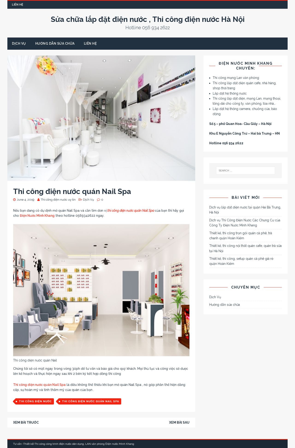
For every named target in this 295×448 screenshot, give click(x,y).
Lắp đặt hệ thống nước (230, 93)
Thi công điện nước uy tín (58, 199)
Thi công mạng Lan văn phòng (236, 78)
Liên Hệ (17, 4)
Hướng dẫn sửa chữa (55, 43)
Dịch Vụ (19, 43)
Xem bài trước (26, 422)
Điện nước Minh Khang (119, 443)
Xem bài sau (179, 422)
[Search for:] (245, 170)
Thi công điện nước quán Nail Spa (39, 385)
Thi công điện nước (35, 401)
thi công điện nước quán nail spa (90, 401)
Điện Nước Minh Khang (37, 215)
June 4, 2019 (25, 199)
